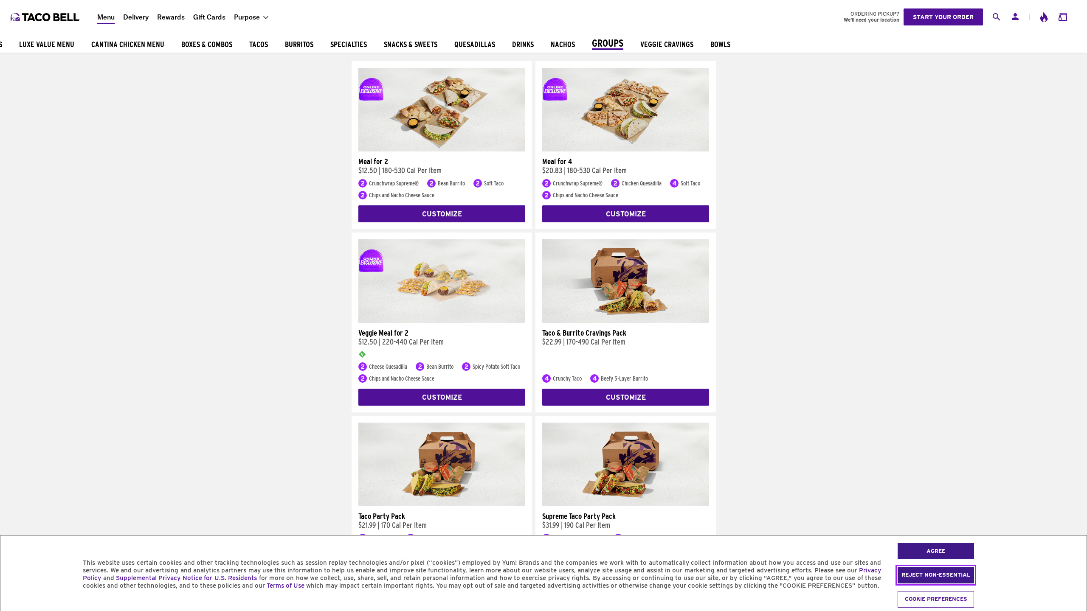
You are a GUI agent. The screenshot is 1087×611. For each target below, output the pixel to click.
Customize (442, 214)
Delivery (136, 17)
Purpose (247, 17)
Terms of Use (285, 585)
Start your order (943, 17)
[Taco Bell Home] (46, 17)
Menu (106, 17)
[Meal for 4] (625, 149)
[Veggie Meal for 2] (441, 320)
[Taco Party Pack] (441, 504)
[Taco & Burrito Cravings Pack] (625, 320)
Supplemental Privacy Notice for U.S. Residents (186, 578)
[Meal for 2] (441, 149)
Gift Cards (209, 17)
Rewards (171, 17)
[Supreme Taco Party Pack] (625, 504)
